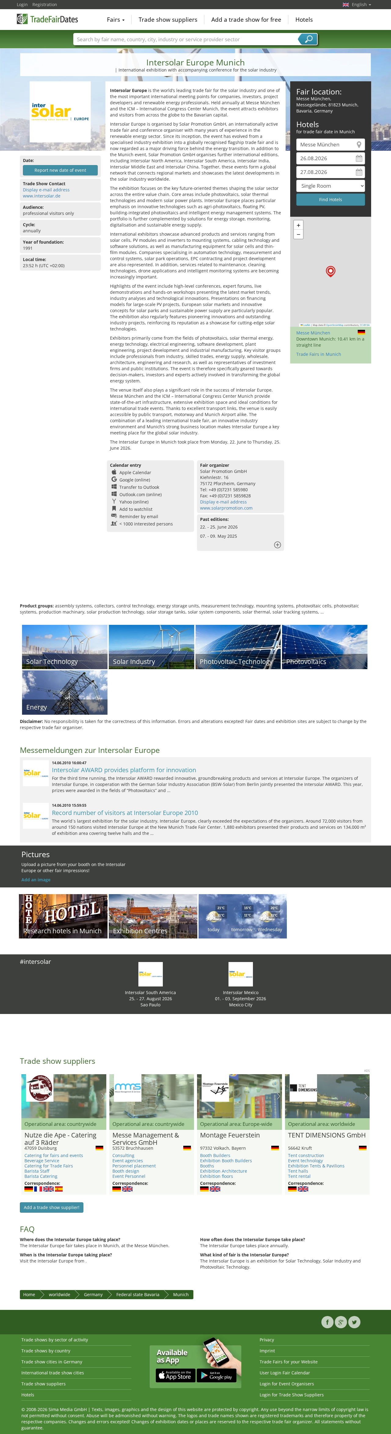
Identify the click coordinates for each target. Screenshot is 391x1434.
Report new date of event (60, 170)
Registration (44, 4)
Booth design (125, 1171)
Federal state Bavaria (137, 1294)
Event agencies (127, 1160)
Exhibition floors (216, 1176)
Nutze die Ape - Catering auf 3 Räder (60, 1139)
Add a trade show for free (246, 20)
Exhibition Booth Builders (226, 1160)
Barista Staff (36, 1171)
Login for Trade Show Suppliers (292, 1395)
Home (29, 1294)
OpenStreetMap (335, 324)
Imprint (267, 1351)
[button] (330, 271)
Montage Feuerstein (230, 1135)
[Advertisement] (195, 583)
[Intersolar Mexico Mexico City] (240, 974)
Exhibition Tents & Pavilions (316, 1166)
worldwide (59, 1294)
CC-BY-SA (365, 324)
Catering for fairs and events (53, 1155)
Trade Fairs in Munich (318, 354)
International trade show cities (52, 1373)
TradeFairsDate (47, 19)
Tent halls (298, 1171)
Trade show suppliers (168, 20)
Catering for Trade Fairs (48, 1166)
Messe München (313, 333)
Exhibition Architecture (223, 1171)
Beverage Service (41, 1160)
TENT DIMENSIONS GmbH (327, 1135)
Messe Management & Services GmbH (145, 1139)
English (360, 4)
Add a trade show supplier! (51, 1207)
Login (22, 4)
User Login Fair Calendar (285, 1373)
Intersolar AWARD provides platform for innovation (124, 770)
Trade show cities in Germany (51, 1362)
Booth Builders (215, 1155)
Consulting (123, 1155)
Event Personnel (128, 1176)
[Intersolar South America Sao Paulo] (150, 974)
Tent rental (299, 1176)
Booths (207, 1166)
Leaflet (306, 324)
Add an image (35, 880)
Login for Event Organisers (287, 1384)
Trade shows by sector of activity (54, 1340)
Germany (93, 1294)
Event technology (305, 1160)
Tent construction (306, 1155)
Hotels (304, 20)
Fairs (114, 20)
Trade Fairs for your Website (289, 1362)
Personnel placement (134, 1166)
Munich (181, 1294)
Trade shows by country (45, 1351)
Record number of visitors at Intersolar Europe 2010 (125, 813)
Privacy (267, 1340)
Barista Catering (40, 1176)
